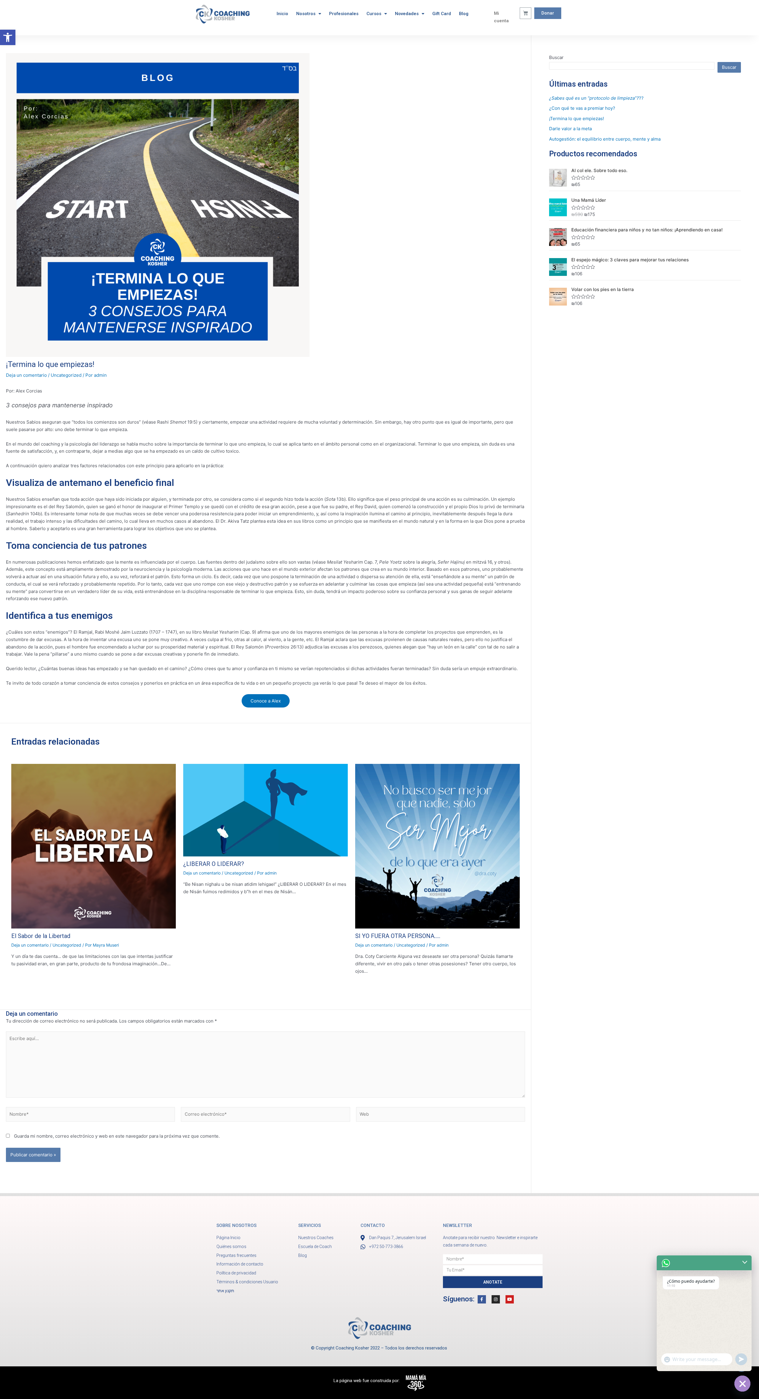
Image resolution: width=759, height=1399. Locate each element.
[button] (7, 37)
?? (596, 98)
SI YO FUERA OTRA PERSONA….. (397, 935)
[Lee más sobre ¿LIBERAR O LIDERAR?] (265, 810)
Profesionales (343, 13)
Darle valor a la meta (570, 128)
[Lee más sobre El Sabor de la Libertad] (93, 846)
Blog (463, 13)
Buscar (556, 57)
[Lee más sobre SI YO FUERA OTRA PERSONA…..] (437, 846)
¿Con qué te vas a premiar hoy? (582, 108)
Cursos (373, 13)
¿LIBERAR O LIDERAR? (213, 863)
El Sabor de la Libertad (40, 935)
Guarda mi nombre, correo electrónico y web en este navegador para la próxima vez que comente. (117, 1136)
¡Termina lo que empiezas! (576, 118)
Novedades (407, 13)
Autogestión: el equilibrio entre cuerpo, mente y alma (605, 139)
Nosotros (305, 13)
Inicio (282, 13)
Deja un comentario (26, 375)
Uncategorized (66, 375)
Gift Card (441, 13)
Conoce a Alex (266, 701)
